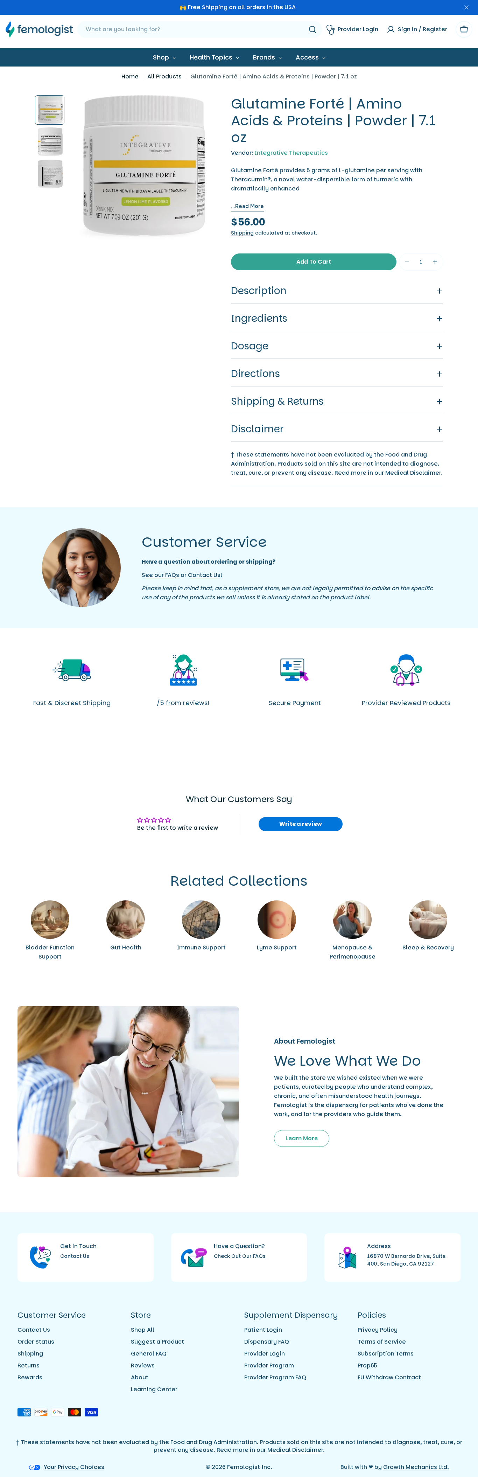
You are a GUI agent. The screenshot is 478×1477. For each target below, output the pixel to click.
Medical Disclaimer (413, 473)
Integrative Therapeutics (291, 153)
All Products (164, 76)
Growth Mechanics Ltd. (416, 1467)
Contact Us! (205, 575)
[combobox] (199, 29)
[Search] (312, 29)
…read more (247, 206)
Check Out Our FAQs (240, 1256)
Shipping (242, 232)
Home (130, 76)
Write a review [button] (300, 824)
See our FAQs (160, 575)
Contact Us (74, 1256)
